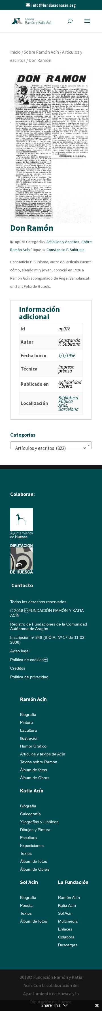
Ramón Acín (69, 897)
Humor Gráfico (33, 746)
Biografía (28, 714)
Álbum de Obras (34, 777)
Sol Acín (65, 913)
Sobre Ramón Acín (41, 52)
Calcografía (30, 814)
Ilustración (29, 738)
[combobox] (51, 445)
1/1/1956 (66, 355)
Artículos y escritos (62, 241)
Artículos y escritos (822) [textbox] (49, 448)
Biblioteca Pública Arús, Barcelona (68, 403)
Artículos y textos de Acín (42, 754)
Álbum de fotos (33, 770)
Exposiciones (32, 845)
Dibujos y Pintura (35, 829)
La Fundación (73, 882)
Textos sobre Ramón (38, 762)
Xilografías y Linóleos (39, 822)
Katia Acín (31, 790)
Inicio (15, 52)
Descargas (67, 945)
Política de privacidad (29, 677)
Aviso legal (19, 651)
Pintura (26, 722)
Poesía (26, 905)
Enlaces (65, 929)
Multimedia (68, 921)
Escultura (28, 730)
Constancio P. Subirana (65, 249)
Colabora (66, 937)
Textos (26, 853)
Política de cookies (29, 659)
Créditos (17, 668)
